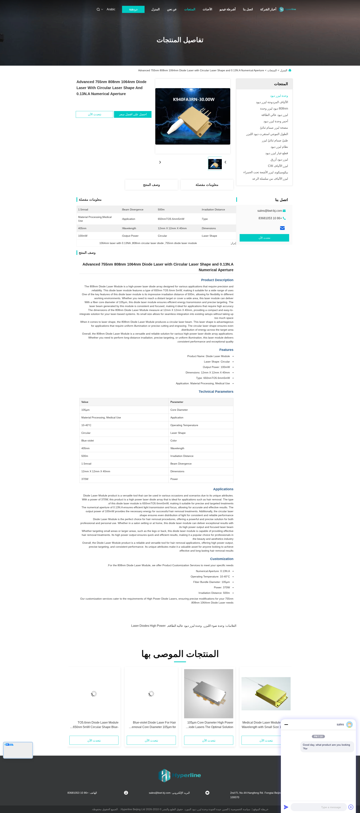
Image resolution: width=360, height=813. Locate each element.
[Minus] (286, 724)
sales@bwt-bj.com (269, 210)
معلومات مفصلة (207, 185)
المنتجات (189, 9)
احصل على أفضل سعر (133, 114)
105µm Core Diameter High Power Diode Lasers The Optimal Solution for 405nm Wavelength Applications (209, 725)
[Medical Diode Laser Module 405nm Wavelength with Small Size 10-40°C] (266, 694)
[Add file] (351, 807)
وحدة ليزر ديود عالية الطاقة (185, 625)
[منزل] (287, 9)
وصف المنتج (151, 185)
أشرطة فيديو (228, 9)
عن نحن (172, 9)
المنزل (155, 9)
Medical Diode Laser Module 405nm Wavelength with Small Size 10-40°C (266, 725)
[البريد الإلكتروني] (282, 228)
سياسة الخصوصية (240, 809)
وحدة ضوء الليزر (214, 625)
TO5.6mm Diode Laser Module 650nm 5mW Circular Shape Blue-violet (95, 725)
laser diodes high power (148, 625)
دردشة (133, 9)
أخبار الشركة (268, 9)
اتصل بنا (248, 9)
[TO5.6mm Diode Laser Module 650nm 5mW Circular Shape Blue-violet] (93, 694)
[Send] (286, 807)
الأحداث (207, 9)
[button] (285, 702)
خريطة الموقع (260, 809)
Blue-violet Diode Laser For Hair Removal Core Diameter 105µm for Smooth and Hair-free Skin (153, 725)
